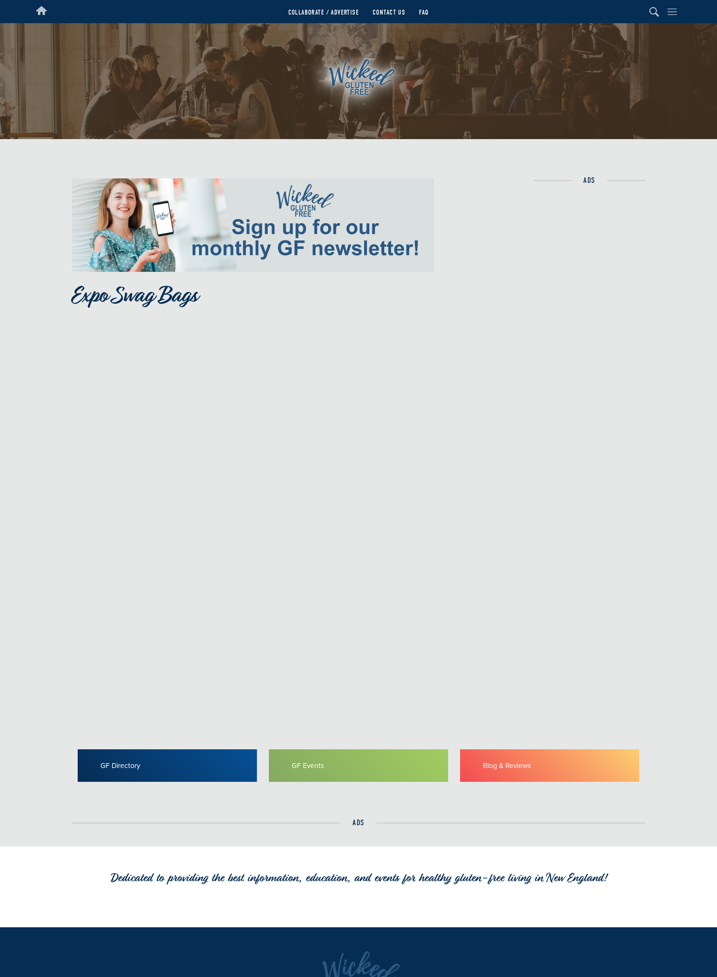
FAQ (424, 12)
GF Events (308, 765)
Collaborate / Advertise (323, 12)
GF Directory (120, 765)
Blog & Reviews (507, 765)
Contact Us (389, 12)
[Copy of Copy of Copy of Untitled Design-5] (253, 269)
